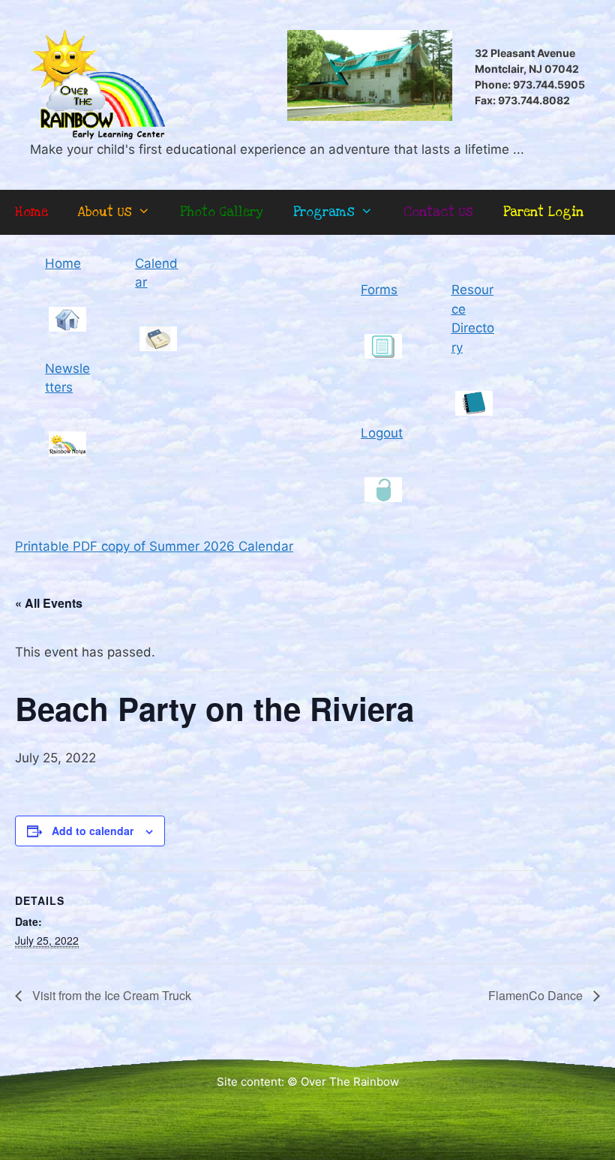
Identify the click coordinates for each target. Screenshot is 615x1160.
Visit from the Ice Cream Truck (110, 995)
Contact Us (438, 212)
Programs (324, 212)
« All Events (48, 603)
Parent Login (543, 212)
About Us (105, 212)
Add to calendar (93, 830)
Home (31, 212)
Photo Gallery (221, 212)
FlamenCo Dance (537, 995)
